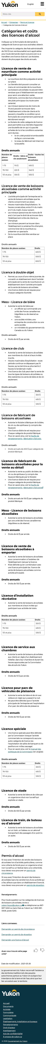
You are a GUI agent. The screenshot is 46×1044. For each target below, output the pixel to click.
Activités (6, 1009)
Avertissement (9, 1031)
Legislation (7, 1019)
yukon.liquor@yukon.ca (12, 905)
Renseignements (10, 1025)
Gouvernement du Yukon (17, 1041)
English (30, 4)
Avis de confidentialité (12, 1034)
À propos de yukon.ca (12, 1037)
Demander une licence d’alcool (15, 940)
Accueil (4, 22)
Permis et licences (27, 22)
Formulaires (8, 1012)
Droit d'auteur (9, 1028)
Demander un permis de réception (17, 935)
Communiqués (9, 1015)
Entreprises (13, 22)
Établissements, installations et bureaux (20, 1022)
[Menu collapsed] (42, 4)
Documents (8, 1006)
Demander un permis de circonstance (18, 929)
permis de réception (35, 885)
